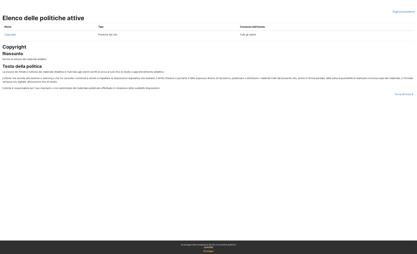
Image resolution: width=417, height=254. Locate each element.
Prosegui (208, 251)
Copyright (208, 247)
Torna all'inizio (403, 94)
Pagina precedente (404, 11)
